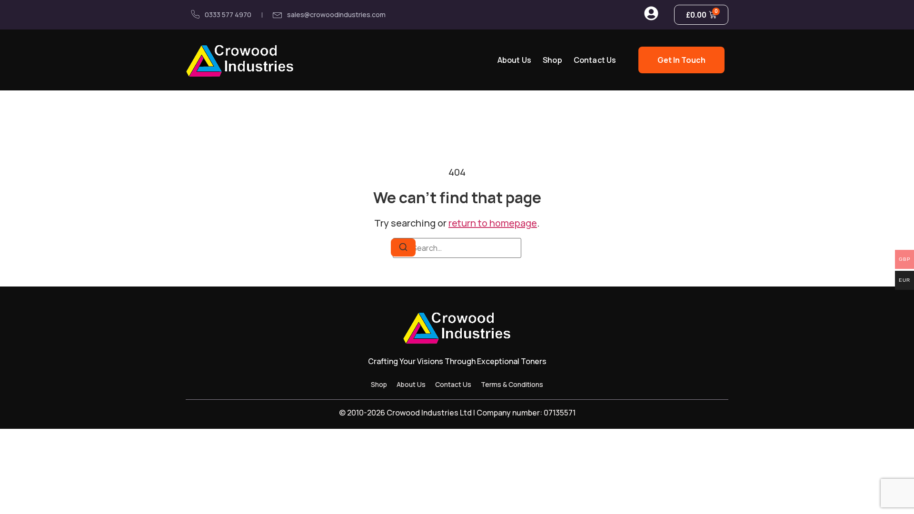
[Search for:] (457, 248)
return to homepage (492, 223)
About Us (514, 60)
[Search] (403, 247)
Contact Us (595, 60)
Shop (552, 60)
